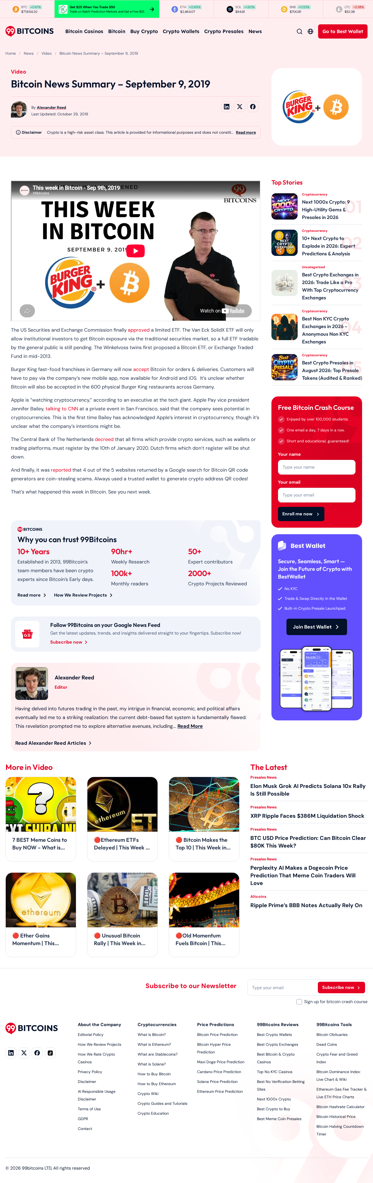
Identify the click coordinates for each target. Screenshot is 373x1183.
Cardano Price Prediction (219, 1071)
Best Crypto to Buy (273, 1108)
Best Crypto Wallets (274, 1034)
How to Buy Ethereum (157, 1083)
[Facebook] (37, 1052)
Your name (289, 454)
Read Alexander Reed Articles (50, 743)
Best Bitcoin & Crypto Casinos (276, 1058)
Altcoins (258, 896)
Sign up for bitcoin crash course (336, 1001)
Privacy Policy (90, 1071)
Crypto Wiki (148, 1093)
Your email (289, 482)
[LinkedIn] (10, 1052)
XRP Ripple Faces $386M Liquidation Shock (307, 815)
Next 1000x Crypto (274, 1099)
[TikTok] (50, 1052)
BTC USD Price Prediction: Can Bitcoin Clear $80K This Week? (308, 841)
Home (10, 53)
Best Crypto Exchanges (277, 1044)
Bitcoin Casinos (84, 31)
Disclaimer (87, 1081)
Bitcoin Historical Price (336, 1116)
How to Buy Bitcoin (154, 1073)
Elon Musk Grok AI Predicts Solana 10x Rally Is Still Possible (308, 789)
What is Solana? (152, 1064)
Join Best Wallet (312, 627)
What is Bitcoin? (152, 1034)
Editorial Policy (90, 1034)
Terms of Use (89, 1108)
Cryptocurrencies (157, 1024)
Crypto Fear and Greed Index (337, 1058)
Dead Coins (326, 1044)
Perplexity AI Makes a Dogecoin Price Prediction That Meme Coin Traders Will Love (303, 875)
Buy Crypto (144, 31)
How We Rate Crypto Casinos (96, 1058)
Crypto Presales (224, 31)
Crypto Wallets (181, 31)
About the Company (99, 1024)
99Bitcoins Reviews (278, 1024)
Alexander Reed (51, 107)
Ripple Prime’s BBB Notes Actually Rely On (306, 905)
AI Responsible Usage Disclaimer (97, 1095)
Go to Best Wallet (342, 31)
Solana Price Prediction (217, 1081)
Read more (246, 132)
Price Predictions (215, 1024)
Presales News (263, 777)
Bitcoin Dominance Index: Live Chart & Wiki (338, 1075)
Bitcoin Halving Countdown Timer (340, 1130)
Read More (190, 726)
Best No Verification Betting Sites (281, 1085)
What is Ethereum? (154, 1044)
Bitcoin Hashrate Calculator (340, 1106)
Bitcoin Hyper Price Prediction (214, 1048)
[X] (24, 1052)
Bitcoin (116, 31)
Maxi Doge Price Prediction (220, 1061)
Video (47, 53)
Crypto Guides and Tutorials (162, 1103)
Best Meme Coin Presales (279, 1118)
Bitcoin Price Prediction (217, 1034)
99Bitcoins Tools (334, 1024)
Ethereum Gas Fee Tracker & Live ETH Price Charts (341, 1093)
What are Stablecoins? (157, 1054)
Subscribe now (66, 642)
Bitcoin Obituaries (332, 1034)
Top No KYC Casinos (274, 1071)
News (255, 31)
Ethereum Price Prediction (220, 1091)
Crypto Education (153, 1113)
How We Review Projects (80, 595)
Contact (85, 1128)
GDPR (83, 1118)
